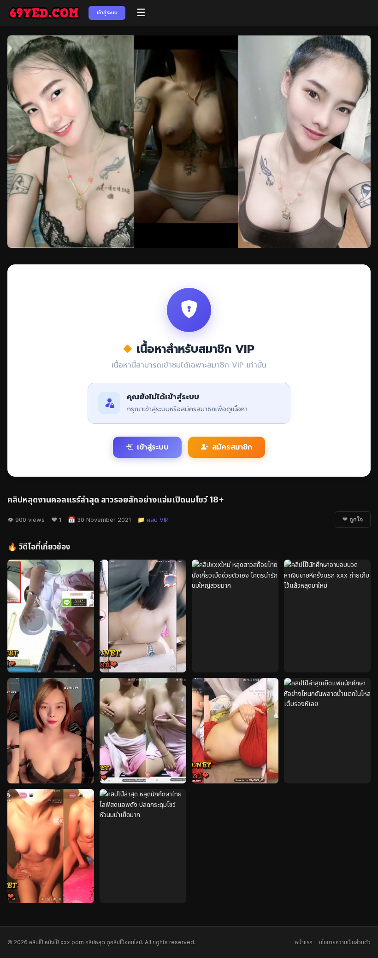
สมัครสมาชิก (232, 447)
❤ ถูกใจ (353, 519)
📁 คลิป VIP (153, 519)
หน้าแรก (304, 942)
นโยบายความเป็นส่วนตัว (345, 942)
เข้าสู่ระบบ (107, 12)
